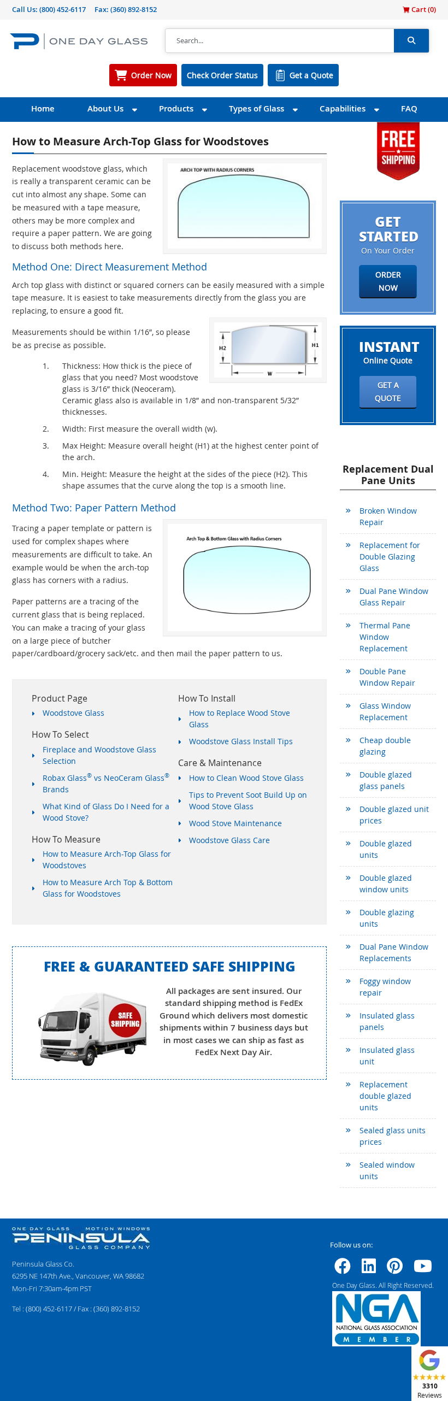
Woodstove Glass (73, 713)
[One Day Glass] (79, 41)
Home (43, 108)
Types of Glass (256, 108)
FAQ (409, 108)
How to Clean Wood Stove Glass (246, 778)
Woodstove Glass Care (229, 840)
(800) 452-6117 (62, 9)
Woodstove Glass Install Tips (241, 741)
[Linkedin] (369, 1269)
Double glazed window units (385, 883)
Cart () (423, 9)
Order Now (151, 75)
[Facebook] (342, 1269)
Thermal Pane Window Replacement (384, 637)
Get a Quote (311, 75)
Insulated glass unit (387, 1056)
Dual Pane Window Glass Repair (393, 597)
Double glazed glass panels (385, 780)
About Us (105, 108)
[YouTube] (423, 1269)
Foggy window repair (385, 987)
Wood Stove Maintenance (235, 823)
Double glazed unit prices (394, 815)
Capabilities (343, 108)
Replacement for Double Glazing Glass (389, 556)
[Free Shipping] (398, 150)
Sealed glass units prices (392, 1136)
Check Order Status (222, 75)
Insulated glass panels (387, 1021)
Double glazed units (385, 849)
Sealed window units (387, 1170)
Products (176, 108)
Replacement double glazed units (385, 1095)
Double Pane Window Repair (387, 677)
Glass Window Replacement (385, 711)
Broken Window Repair (388, 516)
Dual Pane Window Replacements (393, 952)
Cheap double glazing (385, 746)
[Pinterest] (395, 1269)
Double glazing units (386, 918)
